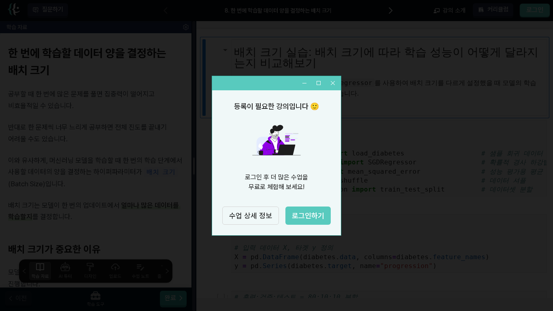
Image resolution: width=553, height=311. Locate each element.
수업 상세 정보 (250, 215)
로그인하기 (308, 215)
